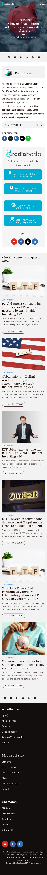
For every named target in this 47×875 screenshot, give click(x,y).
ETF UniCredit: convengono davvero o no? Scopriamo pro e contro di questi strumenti (23, 522)
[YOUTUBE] (39, 57)
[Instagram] (28, 241)
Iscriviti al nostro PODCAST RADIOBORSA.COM (24, 175)
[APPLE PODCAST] (15, 57)
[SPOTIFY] (9, 57)
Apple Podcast (9, 721)
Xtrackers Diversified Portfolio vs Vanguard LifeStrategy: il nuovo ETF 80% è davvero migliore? (21, 593)
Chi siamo (6, 808)
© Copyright (7, 830)
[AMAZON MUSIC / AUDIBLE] (33, 57)
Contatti (5, 789)
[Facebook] (21, 241)
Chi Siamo (6, 762)
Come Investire (23, 20)
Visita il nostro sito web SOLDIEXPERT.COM (25, 189)
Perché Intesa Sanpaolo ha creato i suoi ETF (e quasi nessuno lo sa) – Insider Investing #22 (21, 309)
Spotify (5, 715)
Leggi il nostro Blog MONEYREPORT (25, 206)
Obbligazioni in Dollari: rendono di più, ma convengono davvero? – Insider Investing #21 (19, 382)
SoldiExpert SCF (22, 863)
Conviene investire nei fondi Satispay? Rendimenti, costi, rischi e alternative (23, 664)
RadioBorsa (20, 37)
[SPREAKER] (21, 57)
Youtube (5, 742)
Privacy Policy (8, 813)
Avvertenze (7, 819)
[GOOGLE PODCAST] (27, 57)
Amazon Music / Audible (13, 737)
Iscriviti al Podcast (10, 772)
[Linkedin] (35, 241)
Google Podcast (9, 732)
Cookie (5, 824)
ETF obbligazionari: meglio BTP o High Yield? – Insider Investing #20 (22, 453)
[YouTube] (14, 241)
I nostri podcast (9, 767)
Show (4, 778)
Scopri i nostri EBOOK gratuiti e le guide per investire (22, 221)
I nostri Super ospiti (11, 783)
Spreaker (6, 726)
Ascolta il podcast (15, 331)
